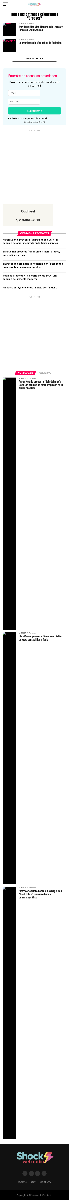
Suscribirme (34, 110)
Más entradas (34, 58)
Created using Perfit (34, 122)
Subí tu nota (45, 1182)
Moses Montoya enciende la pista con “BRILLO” (30, 287)
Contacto (22, 1182)
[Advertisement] (34, 167)
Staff (33, 1182)
